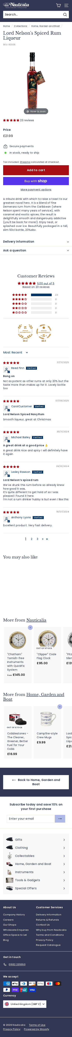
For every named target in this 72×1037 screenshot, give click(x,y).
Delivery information (18, 242)
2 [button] (31, 539)
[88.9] (43, 331)
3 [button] (37, 539)
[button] (11, 120)
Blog (6, 940)
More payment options (36, 189)
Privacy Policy (44, 940)
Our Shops (9, 924)
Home (6, 26)
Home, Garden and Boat (45, 26)
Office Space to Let (15, 935)
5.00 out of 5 (45, 283)
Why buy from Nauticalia (51, 930)
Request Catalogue (48, 945)
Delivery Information (48, 914)
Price (7, 130)
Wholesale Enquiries (16, 930)
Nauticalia (36, 620)
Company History (14, 914)
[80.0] (25, 331)
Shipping (25, 162)
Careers (8, 920)
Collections (20, 26)
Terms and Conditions (50, 935)
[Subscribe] (58, 1024)
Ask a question (14, 250)
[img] (11, 363)
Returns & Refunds (47, 920)
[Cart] (58, 5)
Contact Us (43, 924)
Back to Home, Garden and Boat (38, 782)
